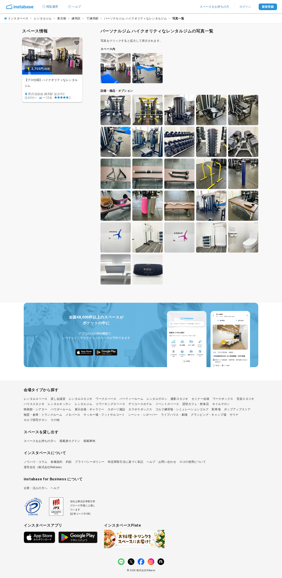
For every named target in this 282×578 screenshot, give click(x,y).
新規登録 (268, 6)
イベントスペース (167, 404)
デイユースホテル (140, 404)
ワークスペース (106, 398)
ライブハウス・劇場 (174, 414)
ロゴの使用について (192, 461)
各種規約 (56, 461)
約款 (69, 461)
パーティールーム (131, 398)
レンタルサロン (157, 398)
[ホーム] (20, 6)
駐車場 (216, 409)
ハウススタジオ (34, 404)
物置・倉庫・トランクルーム (43, 414)
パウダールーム (61, 409)
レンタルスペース (35, 398)
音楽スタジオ (245, 398)
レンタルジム (83, 404)
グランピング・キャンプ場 (208, 414)
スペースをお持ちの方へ (40, 441)
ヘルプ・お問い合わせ (161, 461)
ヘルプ (76, 6)
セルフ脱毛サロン (35, 419)
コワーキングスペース (110, 404)
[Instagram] (151, 561)
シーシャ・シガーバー (143, 414)
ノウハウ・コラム (35, 461)
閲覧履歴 (52, 6)
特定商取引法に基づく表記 (125, 461)
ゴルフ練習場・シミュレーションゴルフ (182, 409)
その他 (55, 419)
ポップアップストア (237, 409)
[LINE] (121, 561)
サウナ (234, 414)
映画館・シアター (35, 409)
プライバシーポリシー (89, 461)
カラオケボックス (140, 409)
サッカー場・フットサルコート (104, 414)
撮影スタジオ (179, 398)
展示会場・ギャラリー (89, 409)
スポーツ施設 (116, 409)
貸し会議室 (58, 398)
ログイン (245, 6)
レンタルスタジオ (80, 398)
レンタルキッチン (59, 404)
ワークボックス (223, 398)
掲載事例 (89, 441)
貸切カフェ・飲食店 (195, 404)
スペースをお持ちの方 (214, 6)
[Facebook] (141, 561)
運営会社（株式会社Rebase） (44, 467)
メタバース (72, 414)
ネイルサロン (221, 404)
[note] (161, 561)
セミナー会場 (200, 398)
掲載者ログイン (69, 441)
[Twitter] (131, 561)
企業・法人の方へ (35, 488)
